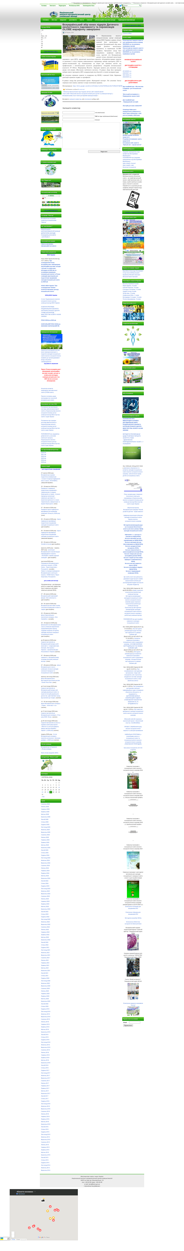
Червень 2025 (45, 840)
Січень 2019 (44, 1037)
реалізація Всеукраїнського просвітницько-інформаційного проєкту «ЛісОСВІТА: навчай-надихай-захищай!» (50, 553)
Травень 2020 (45, 996)
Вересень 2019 (45, 1016)
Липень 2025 (45, 837)
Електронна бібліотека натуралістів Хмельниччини (133, 923)
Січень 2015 (44, 1160)
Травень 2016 (45, 1119)
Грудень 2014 (45, 1162)
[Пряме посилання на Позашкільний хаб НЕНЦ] (51, 206)
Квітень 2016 (45, 1121)
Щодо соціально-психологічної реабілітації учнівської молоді (134, 592)
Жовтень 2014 (45, 1168)
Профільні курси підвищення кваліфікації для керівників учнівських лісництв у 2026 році (50, 511)
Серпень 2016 (45, 1111)
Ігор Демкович (95, 1186)
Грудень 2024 (45, 855)
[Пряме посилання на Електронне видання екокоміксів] (133, 1015)
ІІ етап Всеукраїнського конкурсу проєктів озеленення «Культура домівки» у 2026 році (50, 737)
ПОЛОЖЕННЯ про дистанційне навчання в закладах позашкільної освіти (133, 621)
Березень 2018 (45, 1063)
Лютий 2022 (44, 942)
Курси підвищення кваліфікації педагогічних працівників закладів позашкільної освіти (51, 522)
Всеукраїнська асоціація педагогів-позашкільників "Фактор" (48, 220)
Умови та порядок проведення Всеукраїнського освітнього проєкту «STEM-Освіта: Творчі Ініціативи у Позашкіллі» (50, 574)
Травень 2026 (45, 812)
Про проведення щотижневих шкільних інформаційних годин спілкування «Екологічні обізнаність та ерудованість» (133, 690)
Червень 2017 (45, 1086)
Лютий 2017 (44, 1096)
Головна (44, 5)
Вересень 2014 (45, 1170)
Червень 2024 (45, 870)
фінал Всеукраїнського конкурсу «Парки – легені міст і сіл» (50, 704)
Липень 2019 (45, 1022)
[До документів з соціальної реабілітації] (133, 346)
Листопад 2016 (45, 1103)
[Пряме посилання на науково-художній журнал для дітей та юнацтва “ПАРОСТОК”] (133, 976)
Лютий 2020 (44, 1004)
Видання (63, 20)
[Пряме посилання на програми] (133, 788)
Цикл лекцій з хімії (128, 165)
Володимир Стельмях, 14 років (132, 297)
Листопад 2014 (45, 1165)
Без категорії (81, 89)
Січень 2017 (44, 1098)
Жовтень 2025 (45, 829)
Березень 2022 (45, 940)
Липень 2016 (45, 1114)
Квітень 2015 (45, 1152)
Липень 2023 (45, 899)
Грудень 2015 (45, 1132)
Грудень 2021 (45, 947)
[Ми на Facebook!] (115, 6)
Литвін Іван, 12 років (129, 293)
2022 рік (43, 456)
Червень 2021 (45, 963)
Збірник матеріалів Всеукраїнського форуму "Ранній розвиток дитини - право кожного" (133, 509)
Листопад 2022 (45, 919)
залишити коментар (75, 99)
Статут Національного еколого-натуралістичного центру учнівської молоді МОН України (50, 301)
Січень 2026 (44, 822)
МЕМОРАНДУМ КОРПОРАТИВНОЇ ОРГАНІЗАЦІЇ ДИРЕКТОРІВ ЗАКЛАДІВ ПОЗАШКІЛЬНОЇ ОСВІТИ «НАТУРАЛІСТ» (50, 233)
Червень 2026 (45, 809)
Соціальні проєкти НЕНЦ (133, 212)
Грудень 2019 (45, 1009)
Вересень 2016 (45, 1109)
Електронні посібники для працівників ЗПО (133, 907)
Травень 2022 (45, 934)
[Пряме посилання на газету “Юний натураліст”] (133, 1000)
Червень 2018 (45, 1055)
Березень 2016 (45, 1124)
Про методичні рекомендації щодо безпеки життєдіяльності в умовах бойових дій (133, 631)
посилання (88, 99)
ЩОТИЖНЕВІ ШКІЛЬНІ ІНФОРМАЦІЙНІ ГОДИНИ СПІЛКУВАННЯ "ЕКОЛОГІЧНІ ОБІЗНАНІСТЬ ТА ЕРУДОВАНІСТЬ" (133, 699)
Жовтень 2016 (45, 1106)
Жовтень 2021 (45, 952)
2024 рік (43, 460)
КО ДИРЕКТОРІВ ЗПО (51, 210)
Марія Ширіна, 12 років (130, 285)
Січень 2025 (44, 852)
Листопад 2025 (45, 827)
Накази (89, 20)
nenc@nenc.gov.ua (94, 1184)
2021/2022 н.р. (127, 75)
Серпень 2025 (45, 835)
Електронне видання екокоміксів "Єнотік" (133, 1004)
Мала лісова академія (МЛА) (49, 753)
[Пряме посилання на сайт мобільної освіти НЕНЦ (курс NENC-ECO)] (133, 208)
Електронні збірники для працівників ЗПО (133, 913)
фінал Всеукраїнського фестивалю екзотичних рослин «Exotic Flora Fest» (50, 680)
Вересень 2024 (45, 863)
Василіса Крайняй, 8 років (130, 283)
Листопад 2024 (45, 858)
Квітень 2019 (45, 1029)
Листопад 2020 (45, 981)
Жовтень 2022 (45, 922)
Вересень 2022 (45, 924)
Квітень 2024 (45, 876)
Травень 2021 (45, 965)
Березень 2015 (45, 1155)
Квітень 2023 (45, 906)
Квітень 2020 (45, 998)
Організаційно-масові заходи (105, 20)
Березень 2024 (45, 878)
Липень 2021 (45, 960)
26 (48, 792)
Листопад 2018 (45, 1042)
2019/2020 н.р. (127, 71)
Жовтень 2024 (45, 860)
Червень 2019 (45, 1024)
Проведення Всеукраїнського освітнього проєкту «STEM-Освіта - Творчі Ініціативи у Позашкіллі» (50, 566)
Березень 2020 (45, 1001)
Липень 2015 (45, 1144)
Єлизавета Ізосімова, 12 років (132, 289)
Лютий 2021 (44, 973)
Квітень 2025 (45, 845)
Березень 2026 (45, 817)
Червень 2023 (45, 901)
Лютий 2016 (44, 1127)
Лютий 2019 (44, 1034)
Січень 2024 (44, 883)
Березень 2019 (45, 1032)
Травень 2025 (45, 842)
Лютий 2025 (44, 850)
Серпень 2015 (45, 1142)
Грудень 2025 (45, 824)
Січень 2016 (44, 1129)
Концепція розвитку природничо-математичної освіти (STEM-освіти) (49, 390)
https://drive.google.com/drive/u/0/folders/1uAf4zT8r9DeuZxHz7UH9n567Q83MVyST (99, 86)
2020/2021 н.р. (127, 73)
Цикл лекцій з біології (129, 163)
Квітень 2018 (45, 1060)
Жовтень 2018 (45, 1045)
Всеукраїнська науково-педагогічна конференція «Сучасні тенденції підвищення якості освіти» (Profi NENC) (50, 477)
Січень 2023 (44, 914)
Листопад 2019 (45, 1011)
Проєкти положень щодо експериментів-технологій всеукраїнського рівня (49, 398)
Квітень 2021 (45, 968)
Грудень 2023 (45, 886)
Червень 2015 (45, 1147)
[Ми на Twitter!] (120, 6)
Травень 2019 (45, 1027)
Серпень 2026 (45, 804)
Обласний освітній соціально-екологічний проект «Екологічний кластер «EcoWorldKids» (133, 721)
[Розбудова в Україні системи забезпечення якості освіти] (133, 491)
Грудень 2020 (45, 978)
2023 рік (43, 458)
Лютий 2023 (44, 911)
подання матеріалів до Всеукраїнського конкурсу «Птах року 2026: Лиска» (50, 715)
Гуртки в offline (127, 33)
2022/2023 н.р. (127, 77)
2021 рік (43, 454)
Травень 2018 (45, 1057)
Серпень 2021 (45, 957)
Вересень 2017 (45, 1078)
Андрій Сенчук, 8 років (129, 291)
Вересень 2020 (45, 986)
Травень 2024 (45, 873)
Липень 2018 (45, 1052)
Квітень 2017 (45, 1091)
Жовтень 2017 (45, 1075)
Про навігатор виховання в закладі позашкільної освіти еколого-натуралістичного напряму (133, 712)
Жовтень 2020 (45, 983)
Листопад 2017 (45, 1073)
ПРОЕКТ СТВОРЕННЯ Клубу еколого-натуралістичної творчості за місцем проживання (133, 728)
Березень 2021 (45, 970)
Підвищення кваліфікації (126, 20)
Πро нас (54, 20)
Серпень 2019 (45, 1019)
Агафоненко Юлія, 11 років (131, 295)
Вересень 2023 (45, 893)
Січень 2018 (44, 1068)
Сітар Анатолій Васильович (131, 273)
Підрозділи (62, 5)
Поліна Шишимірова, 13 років (132, 299)
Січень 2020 (44, 1006)
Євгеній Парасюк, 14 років (130, 287)
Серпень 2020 (45, 988)
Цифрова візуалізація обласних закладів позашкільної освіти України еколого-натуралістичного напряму (133, 518)
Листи (82, 20)
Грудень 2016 (45, 1101)
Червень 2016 (45, 1116)
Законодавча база (88, 5)
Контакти (52, 5)
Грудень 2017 (45, 1070)
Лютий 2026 (44, 819)
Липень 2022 (45, 929)
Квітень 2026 (45, 814)
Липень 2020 (45, 991)
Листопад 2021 (45, 950)
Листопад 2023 (45, 888)
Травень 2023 (45, 904)
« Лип (43, 796)
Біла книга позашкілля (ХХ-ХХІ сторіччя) (133, 749)
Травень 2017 (45, 1088)
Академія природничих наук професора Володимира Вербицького (131, 153)
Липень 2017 (45, 1083)
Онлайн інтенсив (46, 544)
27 (51, 792)
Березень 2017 (45, 1093)
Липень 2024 (45, 868)
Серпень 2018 (45, 1050)
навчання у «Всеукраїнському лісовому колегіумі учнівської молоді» (50, 659)
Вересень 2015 (45, 1139)
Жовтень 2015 (45, 1137)
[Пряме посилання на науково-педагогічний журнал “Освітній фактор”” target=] (133, 950)
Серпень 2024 (45, 865)
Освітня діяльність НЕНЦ (133, 25)
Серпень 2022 (45, 927)
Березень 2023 (45, 909)
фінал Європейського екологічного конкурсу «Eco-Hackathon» (49, 617)
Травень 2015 (45, 1150)
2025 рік (43, 462)
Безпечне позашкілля (129, 167)
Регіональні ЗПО (74, 5)
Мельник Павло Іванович (130, 276)
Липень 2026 (45, 806)
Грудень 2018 (45, 1039)
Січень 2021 (44, 975)
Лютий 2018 (44, 1065)
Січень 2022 (44, 945)
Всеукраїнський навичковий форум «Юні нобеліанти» (49, 597)
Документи (73, 20)
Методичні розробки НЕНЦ (133, 918)
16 (59, 787)
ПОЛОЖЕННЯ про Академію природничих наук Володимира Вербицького (132, 159)
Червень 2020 (45, 993)
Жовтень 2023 (45, 891)
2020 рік (43, 452)
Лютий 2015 (44, 1157)
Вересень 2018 (45, 1047)
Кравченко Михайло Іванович (131, 275)
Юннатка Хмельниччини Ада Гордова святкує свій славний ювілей (83, 92)
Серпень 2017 (45, 1080)
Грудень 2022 (45, 917)
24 (42, 792)
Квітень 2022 (45, 937)
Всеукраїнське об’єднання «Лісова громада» (49, 748)
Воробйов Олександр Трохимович (133, 271)
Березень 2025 (45, 847)
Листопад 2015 (45, 1134)
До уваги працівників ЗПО (133, 388)
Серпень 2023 (45, 896)
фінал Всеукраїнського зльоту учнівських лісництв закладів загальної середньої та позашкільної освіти (51, 669)
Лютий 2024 (44, 881)
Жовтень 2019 (45, 1014)
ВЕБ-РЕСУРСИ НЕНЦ (51, 51)
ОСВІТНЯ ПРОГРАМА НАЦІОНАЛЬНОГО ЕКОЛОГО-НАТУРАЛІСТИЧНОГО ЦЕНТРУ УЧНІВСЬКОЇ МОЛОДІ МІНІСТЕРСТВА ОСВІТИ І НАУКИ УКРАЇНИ (51, 311)
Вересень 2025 (45, 832)
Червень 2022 (45, 932)
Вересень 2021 (45, 955)
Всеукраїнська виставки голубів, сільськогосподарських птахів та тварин (50, 607)
